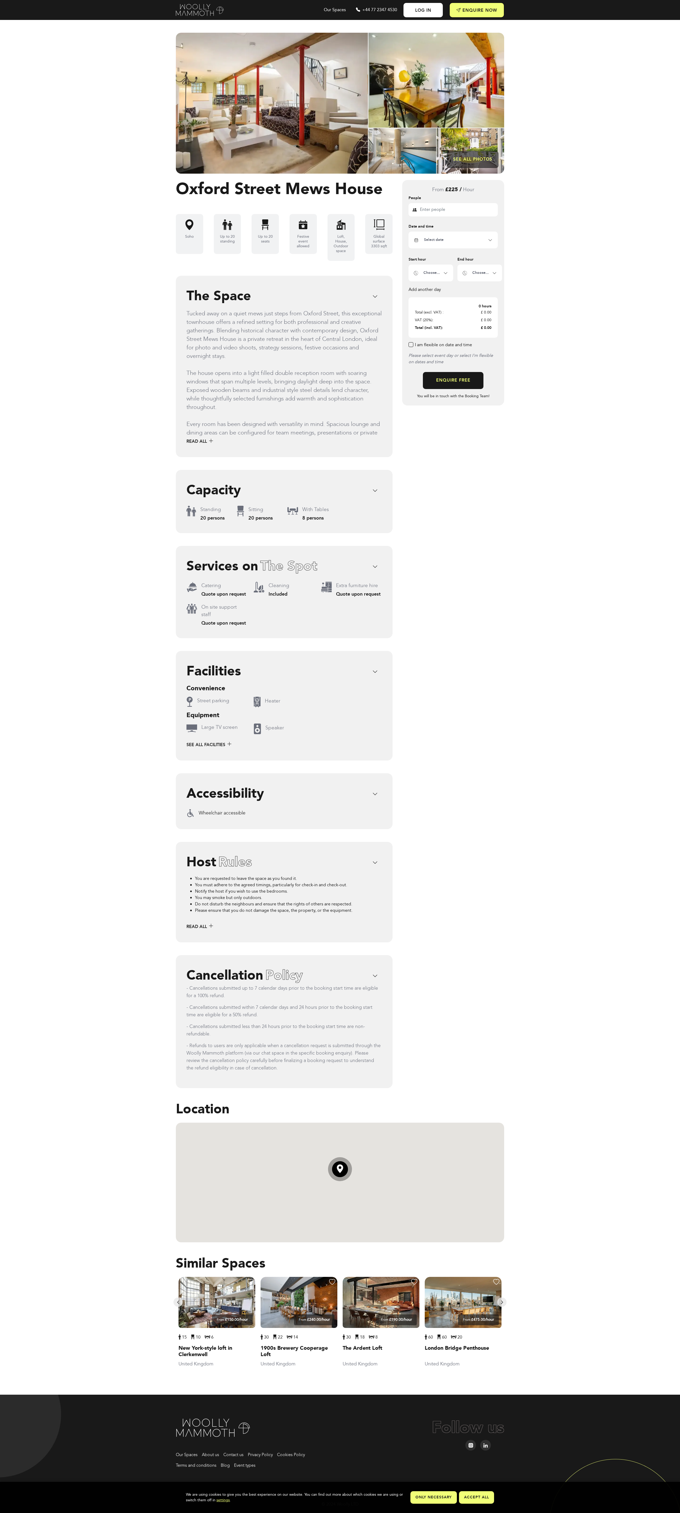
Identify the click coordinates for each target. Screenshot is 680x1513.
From (232, 1320)
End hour (465, 259)
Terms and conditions (196, 1465)
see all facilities (206, 745)
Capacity (213, 490)
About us (210, 1455)
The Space (218, 296)
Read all (197, 441)
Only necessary (433, 1497)
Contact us (233, 1455)
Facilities (213, 671)
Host (219, 862)
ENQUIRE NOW (479, 10)
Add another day (425, 290)
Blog (225, 1465)
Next (502, 1302)
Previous (178, 1302)
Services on (251, 566)
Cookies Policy (291, 1455)
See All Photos (472, 159)
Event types (245, 1465)
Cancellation (244, 976)
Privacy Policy (260, 1455)
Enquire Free (453, 380)
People (415, 198)
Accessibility (225, 794)
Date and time (421, 226)
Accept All (476, 1497)
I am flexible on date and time (443, 345)
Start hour (417, 259)
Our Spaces (335, 10)
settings (223, 1500)
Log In (423, 10)
